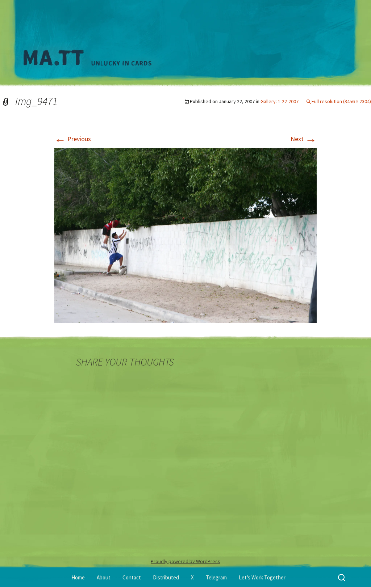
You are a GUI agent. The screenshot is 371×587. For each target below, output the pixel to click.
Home (78, 577)
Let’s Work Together (262, 577)
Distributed (166, 577)
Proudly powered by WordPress (185, 561)
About (104, 577)
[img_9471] (185, 235)
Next (304, 139)
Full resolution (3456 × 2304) (341, 101)
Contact (131, 577)
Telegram (216, 577)
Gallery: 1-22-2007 (279, 101)
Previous (72, 139)
